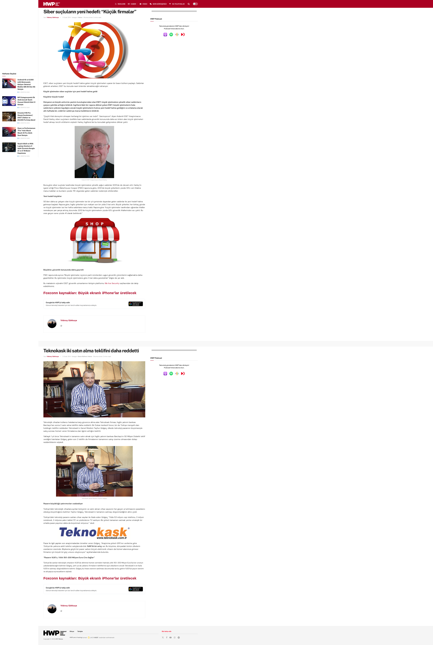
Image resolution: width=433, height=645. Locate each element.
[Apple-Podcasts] (165, 34)
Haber (133, 4)
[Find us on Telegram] (179, 637)
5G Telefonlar (178, 4)
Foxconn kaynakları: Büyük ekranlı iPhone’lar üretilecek (89, 293)
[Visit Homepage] (51, 4)
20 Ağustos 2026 (24, 123)
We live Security (112, 283)
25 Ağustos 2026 (24, 92)
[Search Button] (189, 4)
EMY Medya (59, 639)
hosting (79, 637)
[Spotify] (171, 34)
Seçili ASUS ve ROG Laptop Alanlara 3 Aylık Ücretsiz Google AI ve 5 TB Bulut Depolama (26, 148)
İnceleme (121, 4)
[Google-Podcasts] (177, 34)
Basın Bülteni (82, 356)
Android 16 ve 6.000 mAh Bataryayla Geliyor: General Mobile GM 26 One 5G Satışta (26, 84)
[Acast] (183, 34)
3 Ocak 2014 (66, 17)
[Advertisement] (19, 36)
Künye (72, 631)
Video (144, 4)
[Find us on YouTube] (170, 637)
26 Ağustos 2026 (24, 107)
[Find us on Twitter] (163, 637)
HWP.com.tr (73, 637)
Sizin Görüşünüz (160, 4)
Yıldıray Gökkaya (53, 17)
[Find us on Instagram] (174, 637)
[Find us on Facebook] (166, 637)
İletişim (80, 631)
